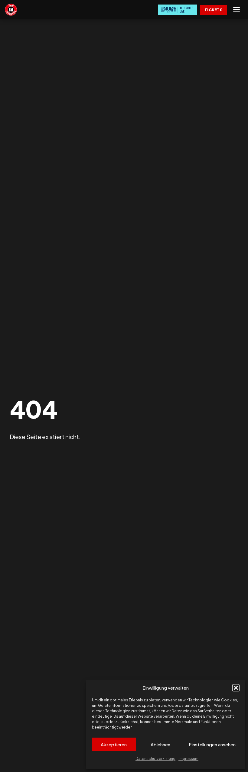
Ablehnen (160, 744)
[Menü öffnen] (236, 9)
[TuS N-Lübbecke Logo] (11, 10)
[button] (236, 688)
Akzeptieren (114, 744)
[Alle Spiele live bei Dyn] (177, 9)
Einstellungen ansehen (212, 744)
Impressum (188, 758)
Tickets (213, 9)
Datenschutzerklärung (155, 758)
